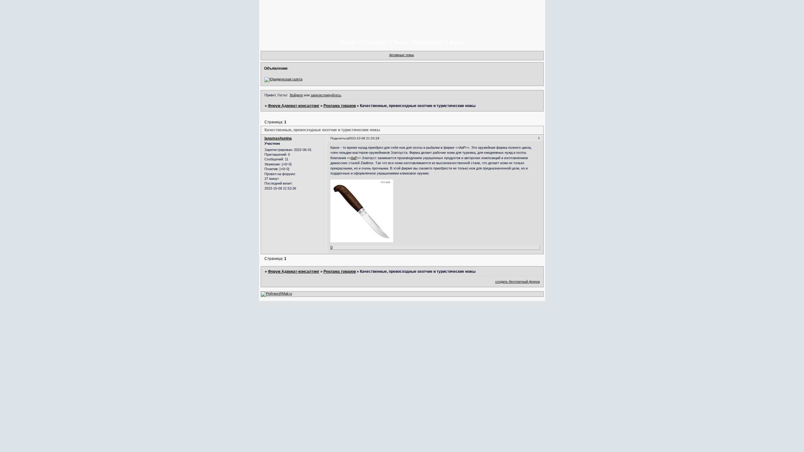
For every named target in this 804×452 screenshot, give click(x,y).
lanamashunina (278, 138)
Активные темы (401, 55)
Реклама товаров (339, 106)
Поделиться (339, 138)
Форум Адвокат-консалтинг (293, 106)
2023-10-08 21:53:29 (363, 138)
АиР (354, 158)
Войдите (296, 95)
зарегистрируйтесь (326, 95)
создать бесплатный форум (517, 281)
